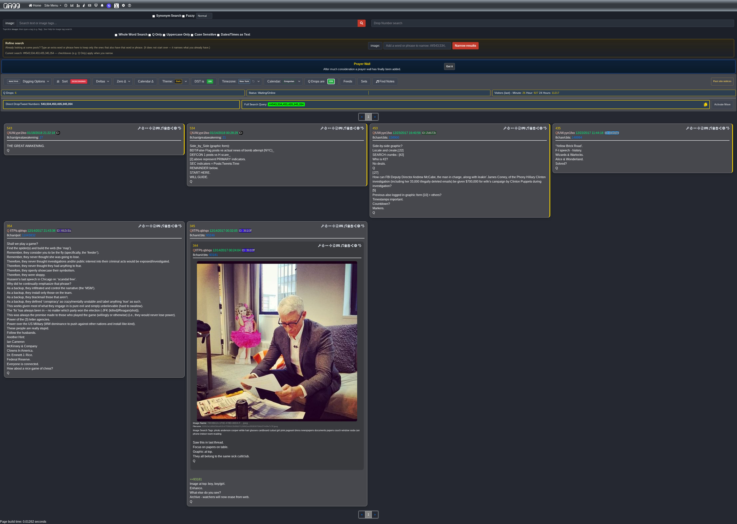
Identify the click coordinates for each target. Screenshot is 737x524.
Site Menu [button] (51, 5)
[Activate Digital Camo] (157, 128)
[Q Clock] (66, 5)
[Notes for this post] (162, 128)
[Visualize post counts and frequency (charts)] (72, 5)
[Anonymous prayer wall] (84, 5)
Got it (449, 66)
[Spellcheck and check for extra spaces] (179, 128)
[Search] (362, 23)
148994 (577, 137)
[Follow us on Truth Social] (109, 6)
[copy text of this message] (168, 128)
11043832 (29, 235)
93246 (210, 235)
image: (375, 45)
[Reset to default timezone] (253, 81)
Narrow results (465, 45)
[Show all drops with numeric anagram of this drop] (150, 128)
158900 (394, 137)
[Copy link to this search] (705, 104)
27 (41, 137)
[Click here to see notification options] (102, 5)
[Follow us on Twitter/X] (116, 6)
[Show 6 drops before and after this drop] (146, 128)
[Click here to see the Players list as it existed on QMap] (78, 5)
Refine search (14, 43)
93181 (213, 255)
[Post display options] (139, 128)
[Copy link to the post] (171, 128)
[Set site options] (123, 5)
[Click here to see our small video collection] (90, 5)
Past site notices (722, 81)
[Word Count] (142, 128)
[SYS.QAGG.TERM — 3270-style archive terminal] (96, 5)
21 (224, 137)
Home (36, 5)
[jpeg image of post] (153, 128)
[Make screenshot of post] (165, 128)
